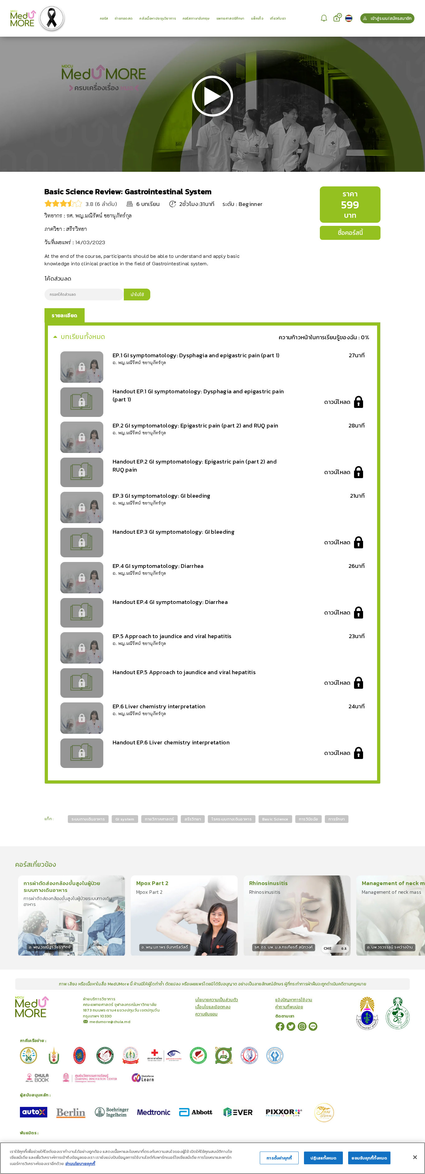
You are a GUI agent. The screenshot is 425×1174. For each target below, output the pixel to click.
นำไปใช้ (137, 294)
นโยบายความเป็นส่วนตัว (216, 1000)
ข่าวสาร (64, 998)
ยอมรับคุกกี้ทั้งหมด (369, 1158)
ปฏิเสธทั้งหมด (323, 1158)
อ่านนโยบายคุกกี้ (80, 1164)
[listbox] (325, 18)
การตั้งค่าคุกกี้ (279, 1158)
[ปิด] (415, 1157)
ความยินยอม (206, 1014)
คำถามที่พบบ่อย (289, 1007)
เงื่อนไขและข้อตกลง (213, 1007)
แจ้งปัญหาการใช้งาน (293, 1000)
